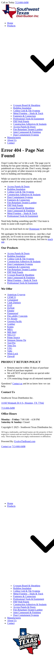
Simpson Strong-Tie (16, 340)
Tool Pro (11, 343)
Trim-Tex (11, 345)
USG (9, 348)
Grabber (11, 324)
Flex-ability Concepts (17, 316)
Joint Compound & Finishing (27, 132)
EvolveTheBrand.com (24, 441)
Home (10, 23)
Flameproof (12, 313)
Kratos (10, 326)
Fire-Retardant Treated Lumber (28, 129)
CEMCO (11, 297)
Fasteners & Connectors (24, 116)
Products (11, 506)
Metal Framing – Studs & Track (28, 113)
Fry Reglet (12, 318)
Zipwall (11, 356)
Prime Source (13, 337)
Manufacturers (14, 137)
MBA (10, 329)
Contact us (17, 383)
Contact (11, 143)
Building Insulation (22, 108)
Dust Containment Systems (26, 135)
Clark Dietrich (14, 302)
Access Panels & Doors (24, 126)
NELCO (11, 335)
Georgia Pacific (14, 321)
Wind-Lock (12, 353)
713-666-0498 (21, 2)
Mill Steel (11, 332)
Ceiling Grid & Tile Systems (26, 110)
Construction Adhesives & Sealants (29, 124)
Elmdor (10, 310)
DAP (9, 305)
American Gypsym (16, 294)
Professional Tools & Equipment (28, 118)
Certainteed (12, 300)
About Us (11, 140)
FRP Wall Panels (21, 121)
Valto (9, 351)
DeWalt (10, 308)
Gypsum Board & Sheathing (26, 105)
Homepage (34, 229)
